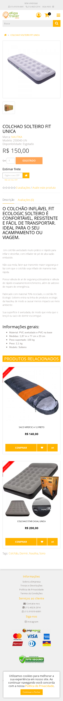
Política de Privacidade (31, 589)
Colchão (13, 553)
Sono (42, 553)
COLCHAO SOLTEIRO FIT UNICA (25, 35)
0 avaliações (23, 187)
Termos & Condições (31, 593)
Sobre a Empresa (32, 581)
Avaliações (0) (26, 200)
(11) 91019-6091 (17, 6)
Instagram (32, 621)
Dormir (23, 553)
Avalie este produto (44, 187)
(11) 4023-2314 (33, 6)
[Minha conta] (38, 15)
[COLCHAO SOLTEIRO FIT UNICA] (31, 69)
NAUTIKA (16, 137)
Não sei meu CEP (11, 180)
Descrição (8, 200)
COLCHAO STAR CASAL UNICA (31, 521)
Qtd (4, 160)
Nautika (33, 553)
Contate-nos (33, 603)
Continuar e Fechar (31, 692)
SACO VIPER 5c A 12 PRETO (31, 427)
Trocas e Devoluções (31, 585)
